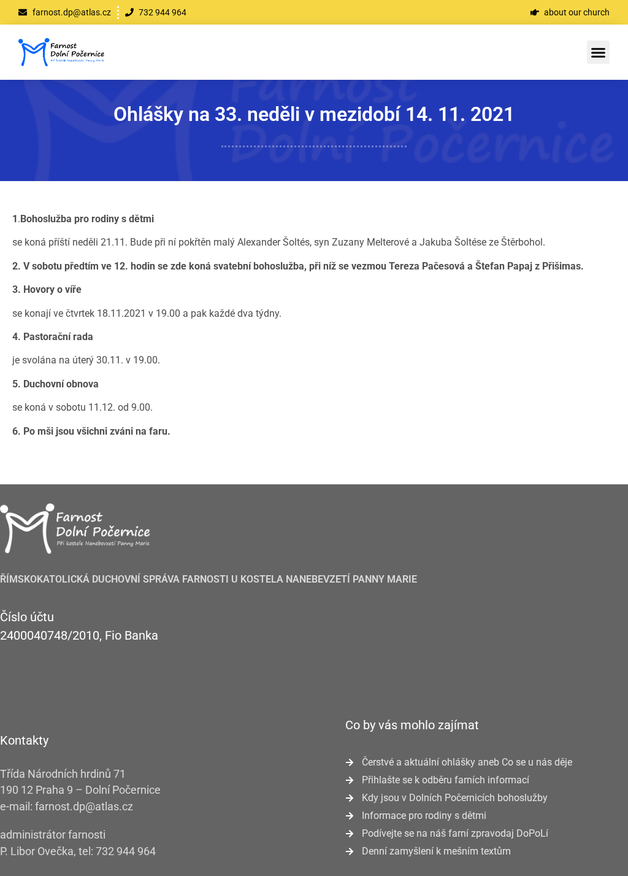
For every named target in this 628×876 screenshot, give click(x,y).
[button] (598, 52)
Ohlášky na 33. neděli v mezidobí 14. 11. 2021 (314, 114)
